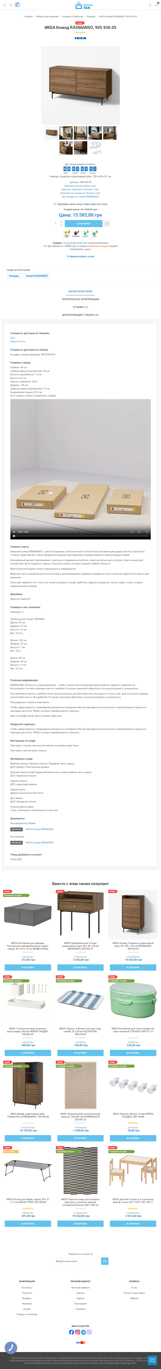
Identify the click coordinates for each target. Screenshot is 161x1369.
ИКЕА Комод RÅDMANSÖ (39, 829)
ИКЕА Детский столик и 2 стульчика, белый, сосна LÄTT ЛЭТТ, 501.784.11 (133, 1201)
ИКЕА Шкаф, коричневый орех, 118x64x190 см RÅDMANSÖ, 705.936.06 (28, 1115)
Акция (79, 23)
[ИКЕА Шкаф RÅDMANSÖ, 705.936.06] (28, 1085)
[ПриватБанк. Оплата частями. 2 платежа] (66, 234)
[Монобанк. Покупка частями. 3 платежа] (76, 234)
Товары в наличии (27, 1314)
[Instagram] (77, 1332)
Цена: (65, 215)
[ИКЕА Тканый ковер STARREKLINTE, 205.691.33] (80, 1085)
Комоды (14, 275)
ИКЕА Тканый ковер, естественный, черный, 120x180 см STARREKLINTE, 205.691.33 (80, 1116)
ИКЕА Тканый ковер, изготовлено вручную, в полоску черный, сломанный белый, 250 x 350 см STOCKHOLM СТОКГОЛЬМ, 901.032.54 (80, 1203)
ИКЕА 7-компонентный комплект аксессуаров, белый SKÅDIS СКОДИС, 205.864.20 (28, 1031)
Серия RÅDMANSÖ (37, 275)
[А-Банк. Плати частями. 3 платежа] (85, 234)
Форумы (26, 1298)
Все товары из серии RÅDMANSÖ (80, 196)
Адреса (81, 1298)
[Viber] (89, 1332)
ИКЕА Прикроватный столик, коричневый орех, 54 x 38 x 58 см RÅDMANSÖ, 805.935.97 (80, 946)
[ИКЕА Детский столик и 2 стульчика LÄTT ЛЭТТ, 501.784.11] (133, 1171)
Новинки (27, 1303)
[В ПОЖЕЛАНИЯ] (106, 223)
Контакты (26, 1287)
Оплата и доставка (134, 1293)
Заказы (80, 1293)
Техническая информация (80, 299)
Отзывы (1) (80, 307)
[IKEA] (80, 38)
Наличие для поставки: (77, 185)
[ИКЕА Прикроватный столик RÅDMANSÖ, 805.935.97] (80, 914)
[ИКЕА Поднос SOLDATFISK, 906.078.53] (80, 1000)
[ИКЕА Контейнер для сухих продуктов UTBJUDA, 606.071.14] (133, 1000)
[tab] (80, 291)
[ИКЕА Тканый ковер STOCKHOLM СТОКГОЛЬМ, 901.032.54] (80, 1171)
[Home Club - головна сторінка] (84, 5)
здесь (87, 249)
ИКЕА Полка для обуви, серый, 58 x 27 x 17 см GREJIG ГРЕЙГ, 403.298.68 (28, 1201)
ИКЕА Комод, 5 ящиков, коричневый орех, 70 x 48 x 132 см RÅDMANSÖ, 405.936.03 (133, 946)
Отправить (104, 1261)
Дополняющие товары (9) (80, 315)
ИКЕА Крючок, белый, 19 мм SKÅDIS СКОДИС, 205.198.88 (133, 1115)
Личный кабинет (80, 1287)
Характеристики (80, 291)
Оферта (134, 1298)
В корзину (83, 223)
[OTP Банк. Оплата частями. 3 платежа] (94, 234)
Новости (27, 1293)
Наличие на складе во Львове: (77, 193)
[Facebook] (71, 1332)
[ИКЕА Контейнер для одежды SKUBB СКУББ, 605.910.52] (28, 914)
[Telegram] (83, 1332)
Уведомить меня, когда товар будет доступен (82, 204)
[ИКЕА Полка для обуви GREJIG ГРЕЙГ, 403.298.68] (28, 1171)
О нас (134, 1287)
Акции (26, 1309)
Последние (80, 1303)
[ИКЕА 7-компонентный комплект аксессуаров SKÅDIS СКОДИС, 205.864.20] (28, 1000)
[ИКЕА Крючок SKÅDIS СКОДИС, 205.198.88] (133, 1085)
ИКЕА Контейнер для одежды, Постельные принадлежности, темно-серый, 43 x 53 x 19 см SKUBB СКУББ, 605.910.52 (28, 947)
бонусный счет (79, 242)
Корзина (80, 1309)
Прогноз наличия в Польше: (77, 189)
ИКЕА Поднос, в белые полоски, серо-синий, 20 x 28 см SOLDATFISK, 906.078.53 (80, 1031)
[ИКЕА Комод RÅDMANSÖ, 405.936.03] (133, 914)
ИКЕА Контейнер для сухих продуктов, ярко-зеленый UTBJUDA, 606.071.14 (133, 1030)
